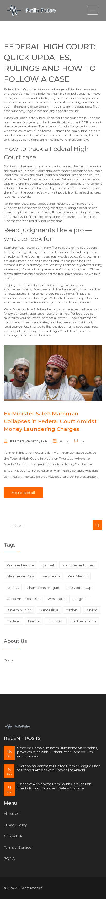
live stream (51, 576)
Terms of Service (17, 847)
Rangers (79, 599)
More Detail (24, 493)
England (13, 621)
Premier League (20, 565)
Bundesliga (48, 610)
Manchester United (78, 565)
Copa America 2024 (23, 599)
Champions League (42, 587)
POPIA (9, 858)
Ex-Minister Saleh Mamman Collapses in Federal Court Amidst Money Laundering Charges (50, 421)
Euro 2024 (55, 621)
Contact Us (13, 836)
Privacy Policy (15, 825)
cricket (72, 610)
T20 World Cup (79, 587)
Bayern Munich (19, 610)
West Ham (56, 599)
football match (84, 621)
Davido (91, 610)
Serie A (13, 587)
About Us (11, 814)
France (34, 621)
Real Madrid (78, 576)
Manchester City (20, 576)
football (48, 565)
